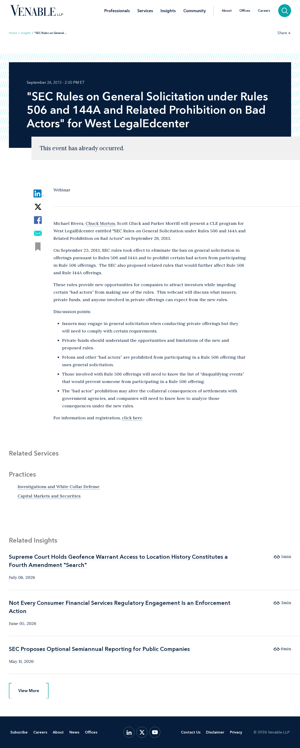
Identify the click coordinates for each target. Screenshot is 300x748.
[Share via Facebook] (38, 220)
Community (194, 11)
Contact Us (190, 732)
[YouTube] (154, 732)
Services (145, 11)
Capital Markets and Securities (49, 496)
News (74, 732)
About (227, 10)
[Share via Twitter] (38, 206)
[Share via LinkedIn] (38, 193)
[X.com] (141, 732)
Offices (244, 10)
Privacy (236, 732)
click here (132, 417)
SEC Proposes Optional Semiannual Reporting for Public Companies (99, 649)
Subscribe (19, 732)
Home (13, 33)
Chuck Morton (100, 223)
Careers (264, 10)
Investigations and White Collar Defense (59, 486)
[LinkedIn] (129, 732)
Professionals (117, 11)
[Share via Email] (38, 233)
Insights (168, 11)
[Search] (284, 10)
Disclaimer (215, 732)
